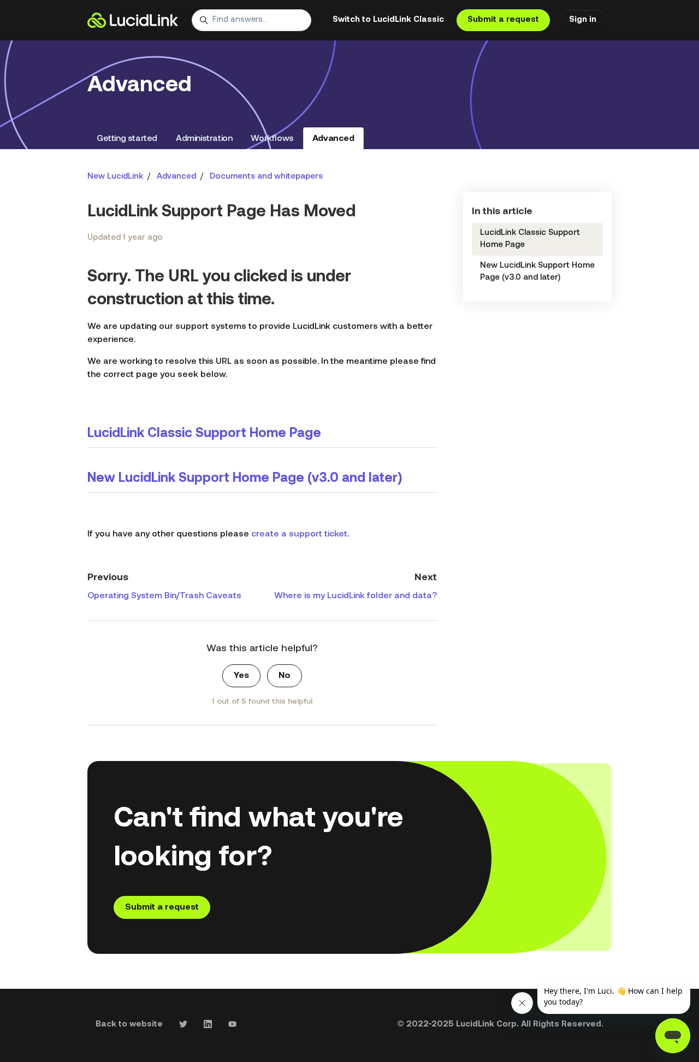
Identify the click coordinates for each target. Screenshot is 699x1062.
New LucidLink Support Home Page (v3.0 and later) (244, 478)
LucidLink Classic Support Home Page (204, 433)
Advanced (333, 138)
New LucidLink (115, 177)
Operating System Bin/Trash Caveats (164, 596)
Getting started (127, 138)
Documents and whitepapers (266, 177)
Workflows (272, 138)
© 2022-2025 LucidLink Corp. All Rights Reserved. (500, 1024)
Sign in (582, 20)
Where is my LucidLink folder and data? (355, 596)
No (285, 675)
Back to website (129, 1024)
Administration (204, 138)
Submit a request (503, 20)
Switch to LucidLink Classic (388, 20)
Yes (241, 675)
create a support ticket (299, 534)
